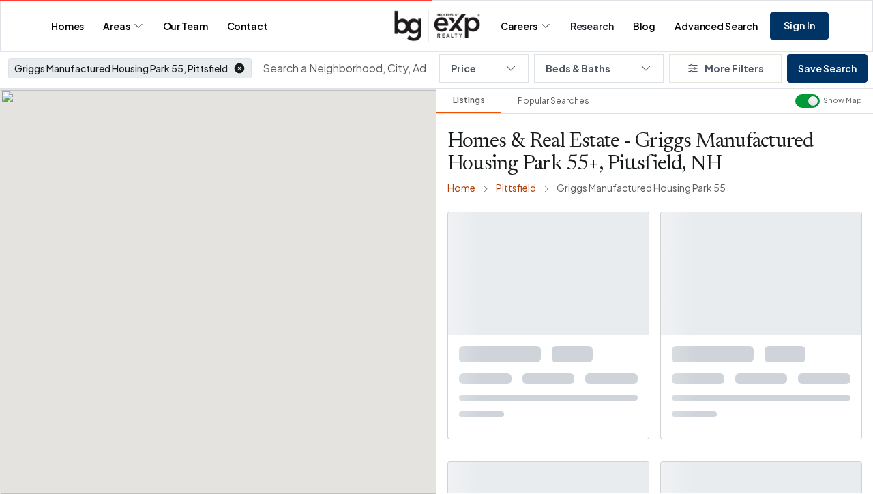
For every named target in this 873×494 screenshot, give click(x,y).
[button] (239, 68)
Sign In (799, 25)
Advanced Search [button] (716, 26)
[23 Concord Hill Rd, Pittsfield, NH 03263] (548, 410)
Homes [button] (67, 26)
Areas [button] (116, 26)
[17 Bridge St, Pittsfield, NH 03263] (761, 410)
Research (592, 26)
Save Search (827, 68)
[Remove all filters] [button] (811, 207)
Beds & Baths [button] (578, 68)
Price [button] (463, 68)
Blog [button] (644, 26)
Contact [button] (247, 26)
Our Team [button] (185, 26)
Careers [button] (519, 26)
